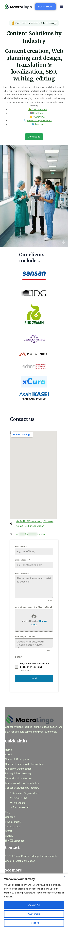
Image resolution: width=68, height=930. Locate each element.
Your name (21, 546)
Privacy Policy (13, 821)
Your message (22, 573)
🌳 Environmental (37, 109)
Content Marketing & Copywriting (24, 764)
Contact (10, 816)
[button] (61, 6)
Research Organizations (25, 793)
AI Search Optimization (18, 768)
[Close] (65, 876)
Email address (22, 560)
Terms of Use (12, 826)
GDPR (18, 657)
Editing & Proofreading (18, 773)
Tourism (39, 124)
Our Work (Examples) (17, 759)
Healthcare (39, 113)
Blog (7, 812)
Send (34, 678)
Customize (34, 913)
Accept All (34, 905)
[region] (34, 901)
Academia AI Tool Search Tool (22, 783)
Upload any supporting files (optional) (33, 607)
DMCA (9, 831)
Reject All (34, 922)
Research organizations (39, 120)
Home (8, 749)
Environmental (20, 807)
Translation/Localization (18, 778)
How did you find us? (25, 636)
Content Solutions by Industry (22, 787)
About (8, 754)
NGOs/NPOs (39, 117)
